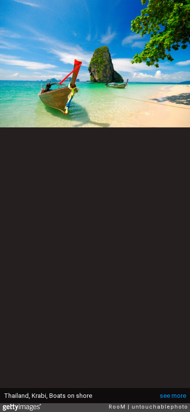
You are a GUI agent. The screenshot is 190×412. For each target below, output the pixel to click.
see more (173, 395)
